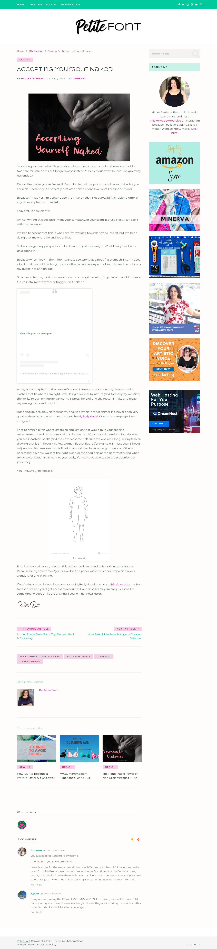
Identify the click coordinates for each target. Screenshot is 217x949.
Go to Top (191, 944)
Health (67, 767)
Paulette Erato (32, 78)
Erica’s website (120, 584)
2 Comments (77, 78)
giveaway (104, 656)
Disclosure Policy (46, 944)
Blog (49, 4)
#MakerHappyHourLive (165, 120)
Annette (36, 850)
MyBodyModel (88, 416)
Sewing (25, 59)
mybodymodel (30, 661)
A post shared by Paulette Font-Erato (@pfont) (45, 373)
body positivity (78, 656)
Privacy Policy (25, 944)
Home (21, 4)
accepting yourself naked (39, 656)
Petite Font (23, 941)
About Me (35, 4)
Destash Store (70, 4)
